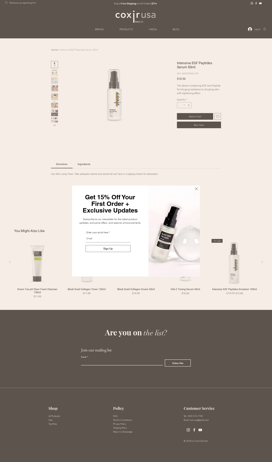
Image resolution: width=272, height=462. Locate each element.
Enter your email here (97, 232)
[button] (196, 188)
